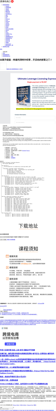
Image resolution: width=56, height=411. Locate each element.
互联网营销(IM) (9, 36)
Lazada (7, 22)
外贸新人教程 (36, 321)
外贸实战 (7, 39)
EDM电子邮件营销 (41, 320)
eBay (6, 15)
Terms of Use (30, 405)
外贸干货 (7, 41)
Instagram (7, 21)
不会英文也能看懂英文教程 (30, 320)
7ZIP (12, 156)
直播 (36, 410)
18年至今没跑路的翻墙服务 (6, 320)
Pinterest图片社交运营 (17, 323)
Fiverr (6, 20)
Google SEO (8, 43)
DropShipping (8, 14)
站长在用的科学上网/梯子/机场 (28, 324)
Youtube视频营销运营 (44, 321)
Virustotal (24, 150)
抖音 (26, 410)
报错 (35, 405)
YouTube (7, 35)
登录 (1, 49)
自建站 (7, 42)
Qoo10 (6, 26)
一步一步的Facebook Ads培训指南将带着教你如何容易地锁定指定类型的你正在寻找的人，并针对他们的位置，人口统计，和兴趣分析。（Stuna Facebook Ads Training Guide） (28, 361)
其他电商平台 (8, 38)
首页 (4, 53)
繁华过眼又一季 (9, 45)
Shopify (7, 30)
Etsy (6, 17)
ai (0, 410)
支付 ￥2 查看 (3, 239)
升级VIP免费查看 (11, 239)
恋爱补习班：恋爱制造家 (9, 380)
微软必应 (7, 11)
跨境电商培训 (6, 54)
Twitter (7, 32)
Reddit (6, 27)
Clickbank (7, 12)
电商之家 (9, 69)
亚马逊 (20, 410)
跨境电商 (46, 410)
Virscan (28, 150)
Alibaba (7, 8)
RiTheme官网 (41, 303)
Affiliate (7, 10)
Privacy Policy (16, 405)
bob (1, 306)
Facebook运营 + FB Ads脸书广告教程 (42, 323)
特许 (6, 306)
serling (3, 306)
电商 (30, 410)
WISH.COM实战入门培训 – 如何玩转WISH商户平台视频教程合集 (24, 384)
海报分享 (5, 311)
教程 (28, 410)
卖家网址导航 (6, 46)
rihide (11, 410)
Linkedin (7, 23)
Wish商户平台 (8, 34)
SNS (6, 31)
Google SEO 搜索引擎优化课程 (10, 321)
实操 (23, 410)
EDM (6, 16)
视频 (38, 410)
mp (9, 410)
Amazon (7, 6)
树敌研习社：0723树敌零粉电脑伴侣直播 (15, 367)
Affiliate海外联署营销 (7, 323)
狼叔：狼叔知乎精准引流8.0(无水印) (13, 377)
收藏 (1, 311)
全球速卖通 (8, 7)
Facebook (7, 19)
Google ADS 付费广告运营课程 (25, 321)
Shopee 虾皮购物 (9, 28)
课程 (41, 410)
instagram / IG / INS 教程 (28, 323)
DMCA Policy (23, 405)
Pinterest (7, 25)
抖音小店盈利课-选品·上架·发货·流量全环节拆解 (17, 350)
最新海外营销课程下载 (18, 320)
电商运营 (33, 410)
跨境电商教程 (6, 4)
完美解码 (13, 157)
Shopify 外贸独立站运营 (15, 324)
